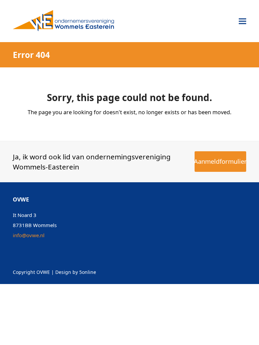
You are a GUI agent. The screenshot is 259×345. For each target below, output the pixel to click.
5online (87, 272)
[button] (242, 21)
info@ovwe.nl (29, 235)
